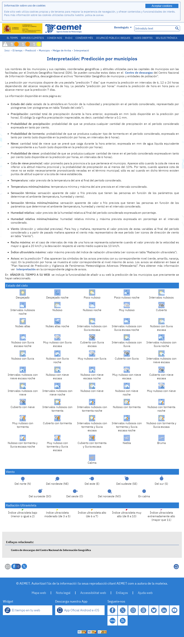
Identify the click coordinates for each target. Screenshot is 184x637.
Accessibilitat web (93, 593)
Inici (7, 50)
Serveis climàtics (32, 38)
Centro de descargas (139, 72)
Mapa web (39, 593)
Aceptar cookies (162, 5)
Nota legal (63, 593)
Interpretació (81, 50)
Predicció (30, 50)
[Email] (8, 568)
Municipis (44, 50)
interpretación (26, 269)
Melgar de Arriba (62, 50)
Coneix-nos (54, 38)
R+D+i (68, 38)
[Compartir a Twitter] (24, 566)
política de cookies (94, 15)
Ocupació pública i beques (113, 38)
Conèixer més (84, 38)
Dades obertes (143, 38)
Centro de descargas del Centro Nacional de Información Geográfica (51, 550)
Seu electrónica (166, 38)
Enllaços (122, 593)
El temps (12, 38)
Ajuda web (145, 593)
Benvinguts (121, 27)
